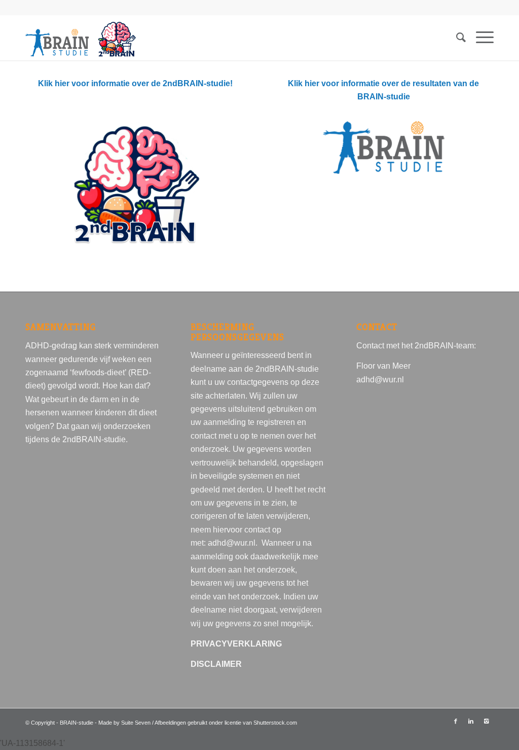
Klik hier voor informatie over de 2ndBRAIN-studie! (135, 83)
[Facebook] (455, 721)
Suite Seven (136, 723)
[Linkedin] (470, 721)
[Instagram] (486, 721)
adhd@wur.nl (231, 543)
